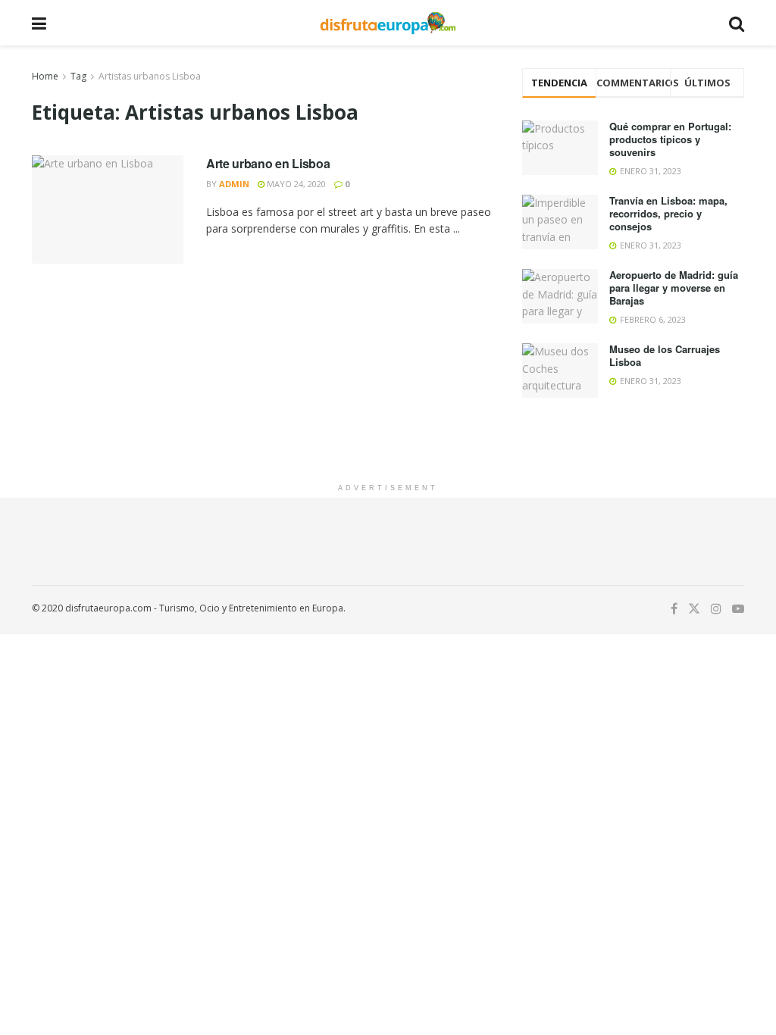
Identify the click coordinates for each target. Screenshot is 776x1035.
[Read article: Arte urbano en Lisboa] (107, 209)
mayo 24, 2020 (295, 183)
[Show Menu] (39, 22)
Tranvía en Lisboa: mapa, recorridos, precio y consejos (668, 213)
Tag (78, 76)
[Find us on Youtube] (738, 609)
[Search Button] (736, 22)
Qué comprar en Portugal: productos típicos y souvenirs (670, 139)
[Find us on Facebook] (674, 609)
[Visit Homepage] (387, 22)
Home (45, 76)
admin (234, 183)
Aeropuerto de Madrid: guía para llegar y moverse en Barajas (673, 287)
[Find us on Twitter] (694, 609)
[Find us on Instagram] (716, 609)
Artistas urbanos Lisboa (150, 76)
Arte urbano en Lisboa (268, 163)
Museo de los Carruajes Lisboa (664, 355)
